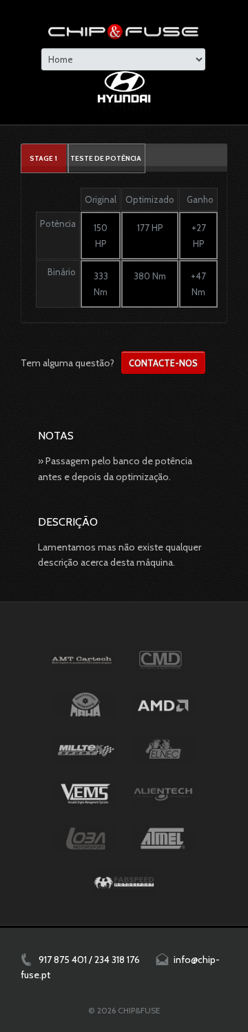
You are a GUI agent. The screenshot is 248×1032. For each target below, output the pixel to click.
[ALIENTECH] (163, 794)
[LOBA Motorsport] (85, 838)
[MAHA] (85, 705)
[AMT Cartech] (82, 660)
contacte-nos (163, 362)
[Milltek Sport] (85, 749)
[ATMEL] (163, 838)
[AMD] (163, 705)
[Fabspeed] (124, 883)
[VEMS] (85, 794)
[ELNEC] (163, 749)
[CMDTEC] (160, 660)
